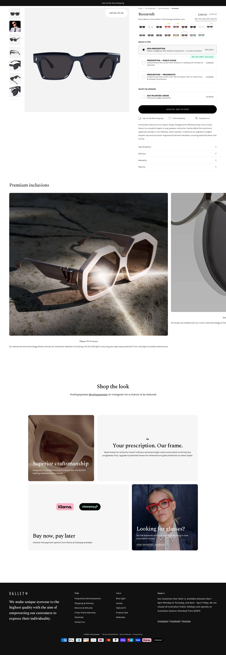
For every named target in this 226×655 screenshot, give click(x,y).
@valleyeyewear (98, 394)
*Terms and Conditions (110, 634)
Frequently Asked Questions (88, 598)
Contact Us (80, 622)
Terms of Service (125, 634)
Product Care (122, 612)
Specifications (144, 147)
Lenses (119, 603)
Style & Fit (121, 608)
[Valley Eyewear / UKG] (22, 13)
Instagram (163, 621)
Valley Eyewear (94, 634)
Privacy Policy (137, 634)
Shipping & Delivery (84, 603)
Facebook (175, 621)
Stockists (79, 617)
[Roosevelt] (15, 26)
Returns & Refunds (84, 608)
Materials (120, 617)
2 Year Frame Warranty (85, 612)
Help (77, 593)
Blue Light (120, 598)
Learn (118, 593)
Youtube (186, 621)
